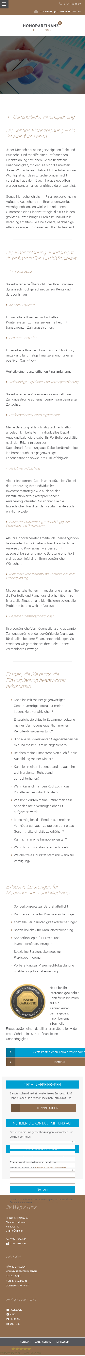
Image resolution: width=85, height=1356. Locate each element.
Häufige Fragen (16, 1266)
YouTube (14, 1324)
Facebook (15, 1309)
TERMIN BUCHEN (47, 1108)
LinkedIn (14, 1319)
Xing (12, 1314)
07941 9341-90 (72, 4)
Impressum (62, 1341)
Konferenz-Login (16, 1281)
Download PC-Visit (17, 1285)
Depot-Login (13, 1276)
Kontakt (25, 1341)
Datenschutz (43, 1341)
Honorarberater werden (21, 1271)
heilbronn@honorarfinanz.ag (60, 11)
